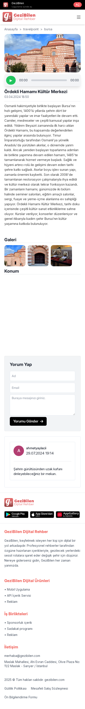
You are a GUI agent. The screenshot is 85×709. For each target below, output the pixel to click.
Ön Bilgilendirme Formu (20, 697)
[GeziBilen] (19, 17)
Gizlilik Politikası (15, 688)
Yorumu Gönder (25, 421)
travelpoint (31, 29)
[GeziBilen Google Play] (16, 514)
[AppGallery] (68, 514)
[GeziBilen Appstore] (42, 514)
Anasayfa (11, 29)
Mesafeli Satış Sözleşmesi (49, 688)
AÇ (78, 4)
